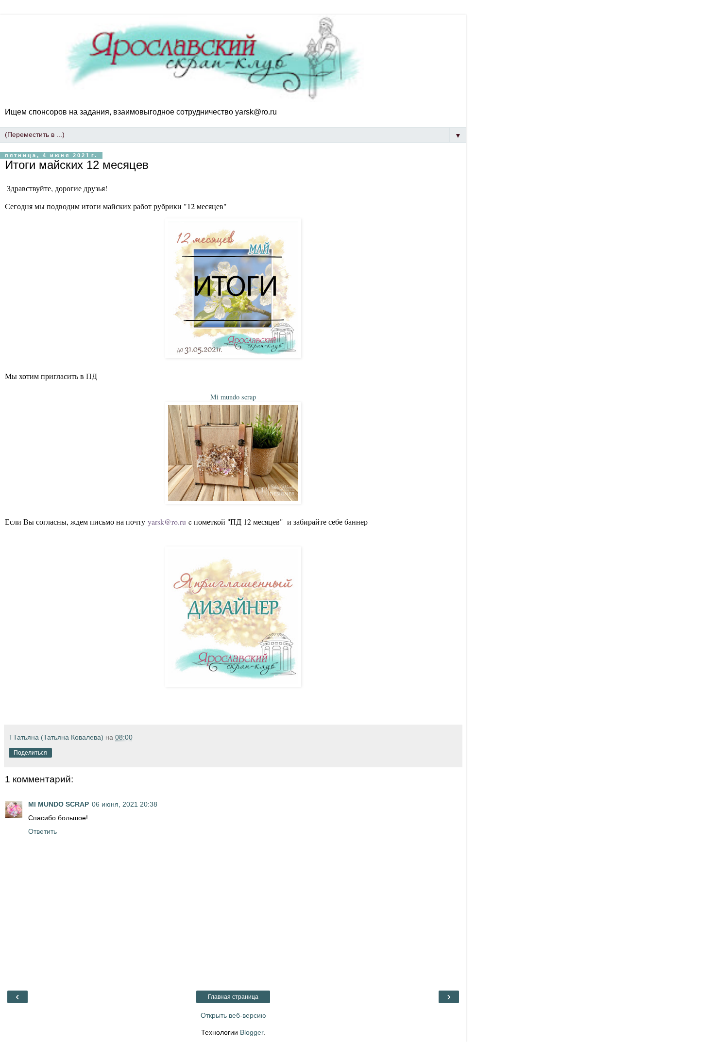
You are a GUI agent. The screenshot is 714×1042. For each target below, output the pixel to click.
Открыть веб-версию (233, 1015)
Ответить (42, 831)
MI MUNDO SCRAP (58, 804)
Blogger (251, 1032)
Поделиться (30, 752)
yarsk (156, 521)
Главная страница (233, 996)
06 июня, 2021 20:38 (124, 804)
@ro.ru (175, 521)
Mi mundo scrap (233, 396)
